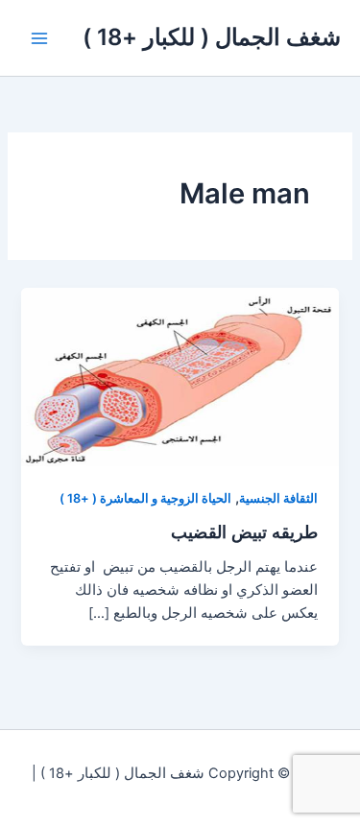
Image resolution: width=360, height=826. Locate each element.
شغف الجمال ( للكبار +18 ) (212, 37)
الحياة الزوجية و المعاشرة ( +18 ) (145, 498)
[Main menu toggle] (39, 38)
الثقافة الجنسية (278, 498)
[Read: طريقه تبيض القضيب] (179, 376)
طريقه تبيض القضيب (244, 531)
